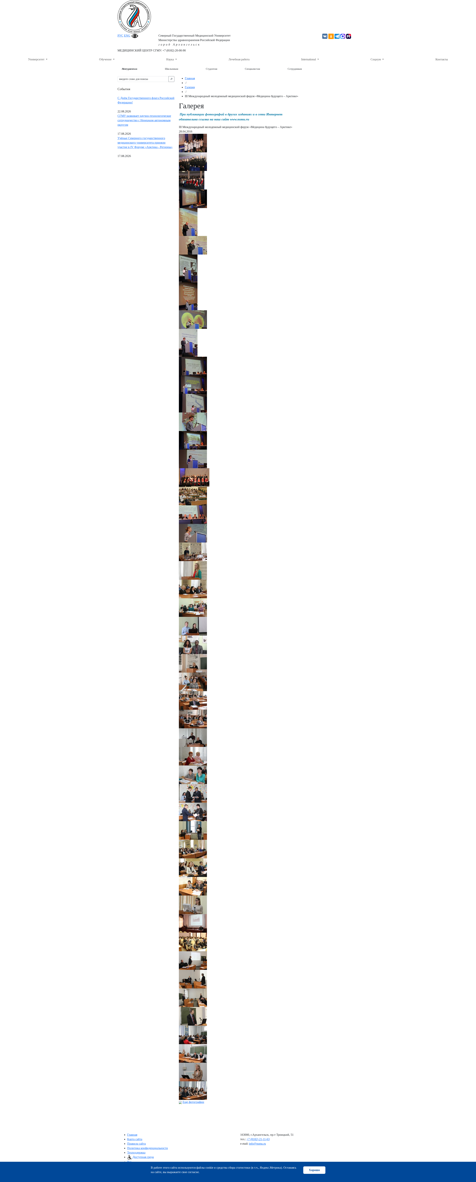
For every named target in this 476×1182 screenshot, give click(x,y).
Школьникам (171, 69)
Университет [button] (36, 59)
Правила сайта (136, 1143)
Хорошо (314, 1170)
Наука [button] (170, 59)
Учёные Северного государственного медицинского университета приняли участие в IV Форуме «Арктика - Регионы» (145, 143)
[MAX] (342, 36)
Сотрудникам (295, 69)
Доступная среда (143, 1157)
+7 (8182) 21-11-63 (258, 1139)
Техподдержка (136, 1152)
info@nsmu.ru (257, 1143)
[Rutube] (348, 36)
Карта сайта (134, 1139)
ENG (127, 35)
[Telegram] (337, 36)
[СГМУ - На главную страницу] (134, 16)
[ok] (331, 36)
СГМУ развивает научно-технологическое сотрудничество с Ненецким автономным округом (144, 120)
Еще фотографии (193, 1102)
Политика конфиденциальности (147, 1148)
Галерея (190, 87)
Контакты (441, 59)
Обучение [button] (105, 59)
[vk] (325, 36)
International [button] (309, 59)
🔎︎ (171, 79)
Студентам (211, 69)
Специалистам (252, 69)
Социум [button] (376, 59)
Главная (190, 78)
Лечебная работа (239, 59)
